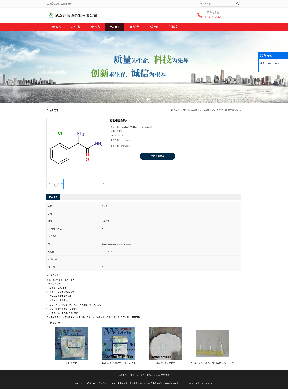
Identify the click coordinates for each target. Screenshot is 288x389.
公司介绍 (75, 26)
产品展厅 (114, 26)
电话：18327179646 (185, 383)
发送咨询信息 (158, 156)
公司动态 (95, 26)
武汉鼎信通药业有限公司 (127, 375)
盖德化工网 (90, 383)
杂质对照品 (217, 110)
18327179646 (214, 17)
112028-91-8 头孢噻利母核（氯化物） (118, 363)
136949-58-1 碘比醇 (166, 363)
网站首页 (193, 110)
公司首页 (56, 26)
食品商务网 (103, 383)
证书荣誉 (134, 26)
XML (168, 375)
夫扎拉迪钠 (71, 363)
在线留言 (173, 26)
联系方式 (153, 26)
